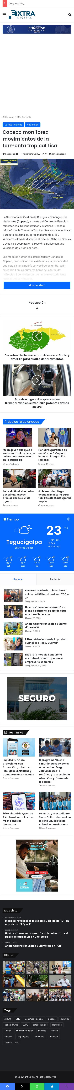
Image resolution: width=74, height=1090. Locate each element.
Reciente (55, 579)
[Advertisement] (37, 76)
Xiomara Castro (11, 1042)
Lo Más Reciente (22, 117)
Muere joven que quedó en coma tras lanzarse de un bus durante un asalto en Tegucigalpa (19, 455)
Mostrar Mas (36, 285)
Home (8, 117)
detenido (64, 1019)
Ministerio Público (24, 1030)
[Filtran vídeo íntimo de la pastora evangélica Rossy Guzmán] (13, 643)
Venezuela (39, 1036)
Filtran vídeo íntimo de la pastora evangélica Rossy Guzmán (46, 641)
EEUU (25, 1024)
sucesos (8, 1036)
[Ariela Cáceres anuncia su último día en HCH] (13, 628)
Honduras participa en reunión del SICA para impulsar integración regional (52, 455)
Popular (18, 579)
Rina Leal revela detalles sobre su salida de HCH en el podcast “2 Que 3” (47, 594)
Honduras (57, 1024)
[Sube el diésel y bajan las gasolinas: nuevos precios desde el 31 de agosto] (19, 478)
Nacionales (33, 124)
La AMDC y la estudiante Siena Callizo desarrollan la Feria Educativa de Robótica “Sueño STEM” (55, 819)
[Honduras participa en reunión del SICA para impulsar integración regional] (54, 437)
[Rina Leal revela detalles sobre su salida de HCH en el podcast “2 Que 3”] (13, 595)
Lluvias (7, 1030)
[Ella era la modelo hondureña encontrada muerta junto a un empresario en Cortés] (13, 659)
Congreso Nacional (34, 1019)
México (54, 1030)
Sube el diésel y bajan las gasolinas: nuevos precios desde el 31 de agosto (18, 496)
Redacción (10, 154)
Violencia (53, 1036)
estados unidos (40, 1024)
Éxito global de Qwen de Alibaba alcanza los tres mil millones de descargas (18, 819)
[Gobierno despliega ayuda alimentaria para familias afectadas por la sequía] (54, 478)
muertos (42, 1030)
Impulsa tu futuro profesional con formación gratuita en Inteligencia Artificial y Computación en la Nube (18, 767)
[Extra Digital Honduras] (22, 14)
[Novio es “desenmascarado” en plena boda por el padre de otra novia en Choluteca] (13, 611)
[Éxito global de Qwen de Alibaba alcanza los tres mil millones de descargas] (19, 801)
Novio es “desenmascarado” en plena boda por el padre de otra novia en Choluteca (45, 610)
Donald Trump (11, 1024)
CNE (18, 1019)
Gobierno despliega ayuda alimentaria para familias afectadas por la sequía (54, 496)
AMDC (7, 1019)
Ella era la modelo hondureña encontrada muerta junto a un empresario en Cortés (44, 658)
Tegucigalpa (23, 1036)
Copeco (52, 1019)
